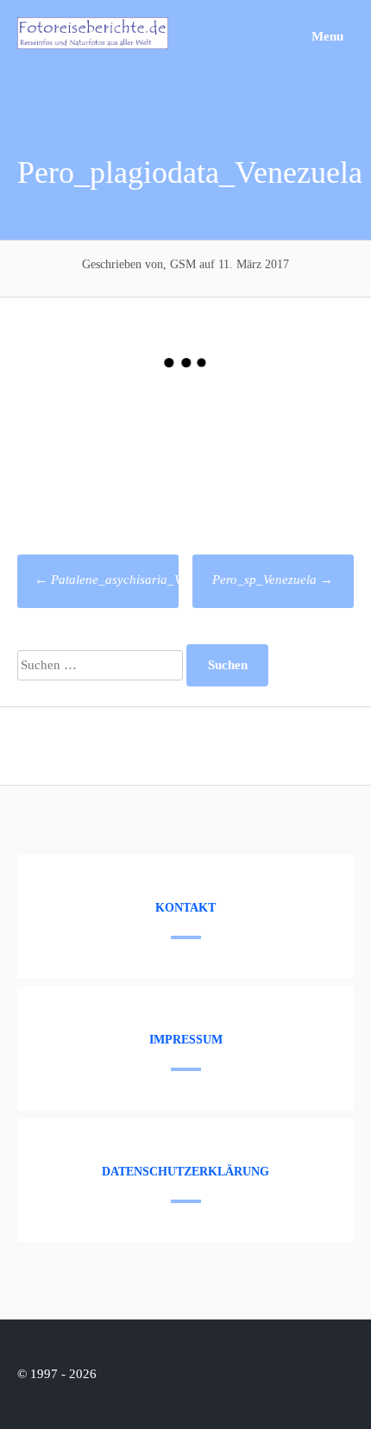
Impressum (186, 1039)
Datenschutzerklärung (185, 1171)
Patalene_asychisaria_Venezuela (131, 579)
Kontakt (185, 907)
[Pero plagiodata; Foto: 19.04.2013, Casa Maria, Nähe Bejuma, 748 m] (101, 450)
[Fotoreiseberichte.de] (92, 45)
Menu (325, 36)
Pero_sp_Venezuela (272, 579)
